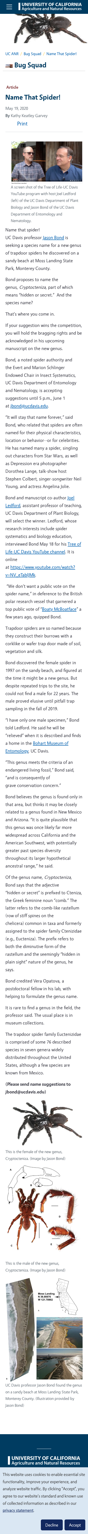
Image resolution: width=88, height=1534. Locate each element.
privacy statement (18, 1510)
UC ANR (12, 53)
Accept (75, 1525)
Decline (51, 1525)
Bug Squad (32, 53)
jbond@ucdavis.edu (29, 406)
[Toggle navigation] (9, 7)
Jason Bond (53, 237)
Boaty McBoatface (59, 609)
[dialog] (44, 1500)
